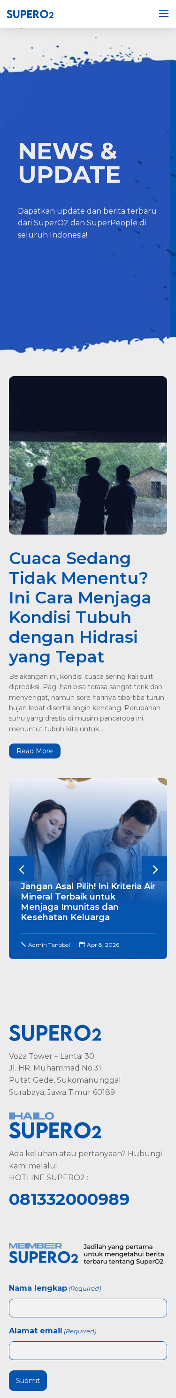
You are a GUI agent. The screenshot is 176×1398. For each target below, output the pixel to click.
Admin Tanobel (49, 944)
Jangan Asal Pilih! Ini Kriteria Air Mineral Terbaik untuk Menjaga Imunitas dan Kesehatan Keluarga (88, 901)
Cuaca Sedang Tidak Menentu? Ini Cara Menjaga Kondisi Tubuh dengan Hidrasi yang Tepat (80, 607)
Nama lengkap (55, 1288)
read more (34, 751)
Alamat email (52, 1330)
